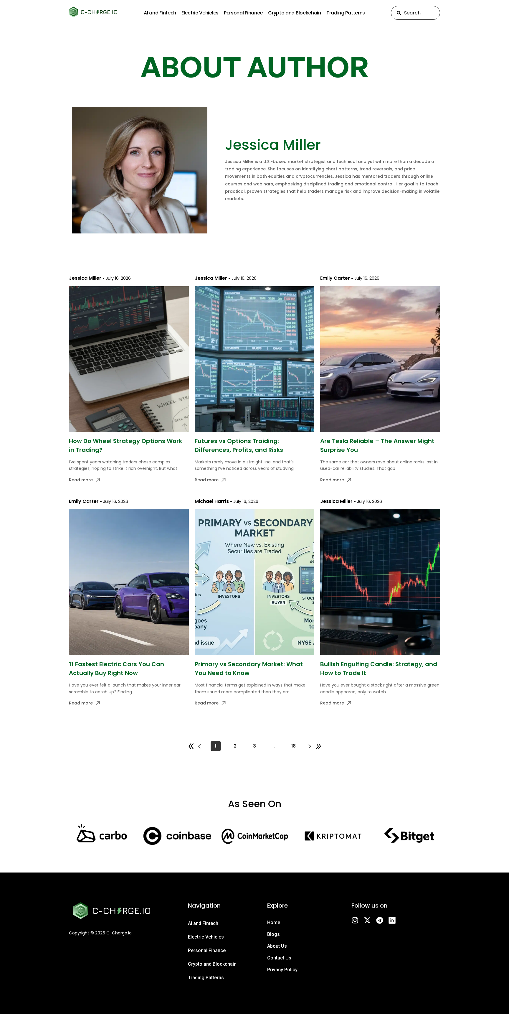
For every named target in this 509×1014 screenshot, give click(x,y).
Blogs (273, 934)
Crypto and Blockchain (294, 12)
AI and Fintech (160, 12)
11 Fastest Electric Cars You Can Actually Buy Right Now (116, 668)
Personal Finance (243, 12)
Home (273, 922)
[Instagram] (354, 920)
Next (315, 746)
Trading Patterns (345, 12)
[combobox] (415, 13)
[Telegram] (379, 920)
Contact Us (279, 958)
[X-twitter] (367, 920)
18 (295, 745)
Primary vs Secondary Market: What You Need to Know (249, 668)
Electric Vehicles (200, 12)
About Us (277, 946)
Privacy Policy (282, 969)
